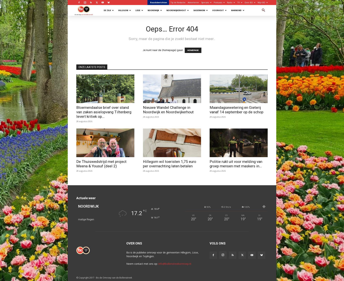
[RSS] (91, 2)
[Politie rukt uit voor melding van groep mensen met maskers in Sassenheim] (239, 143)
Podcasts (218, 2)
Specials (205, 2)
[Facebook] (79, 2)
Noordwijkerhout (176, 10)
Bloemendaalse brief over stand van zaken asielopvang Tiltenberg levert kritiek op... (103, 112)
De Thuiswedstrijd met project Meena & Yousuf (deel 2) (101, 163)
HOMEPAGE (193, 50)
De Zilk (107, 10)
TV (238, 2)
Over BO (249, 2)
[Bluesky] (108, 2)
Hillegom (123, 10)
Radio (229, 2)
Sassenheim (199, 10)
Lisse (137, 10)
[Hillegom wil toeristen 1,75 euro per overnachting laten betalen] (172, 143)
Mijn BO (261, 2)
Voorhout (218, 10)
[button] (263, 10)
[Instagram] (85, 2)
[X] (96, 2)
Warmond (236, 10)
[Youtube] (102, 2)
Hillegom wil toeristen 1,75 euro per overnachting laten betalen (169, 163)
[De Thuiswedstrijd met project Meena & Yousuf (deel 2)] (105, 143)
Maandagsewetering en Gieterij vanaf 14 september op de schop (236, 109)
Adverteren (193, 2)
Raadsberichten (158, 2)
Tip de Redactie (177, 2)
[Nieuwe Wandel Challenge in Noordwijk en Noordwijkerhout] (172, 88)
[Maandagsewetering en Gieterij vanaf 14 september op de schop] (239, 88)
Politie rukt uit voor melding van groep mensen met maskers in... (236, 163)
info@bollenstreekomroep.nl (174, 263)
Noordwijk (153, 10)
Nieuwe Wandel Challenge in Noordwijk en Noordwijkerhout (168, 109)
